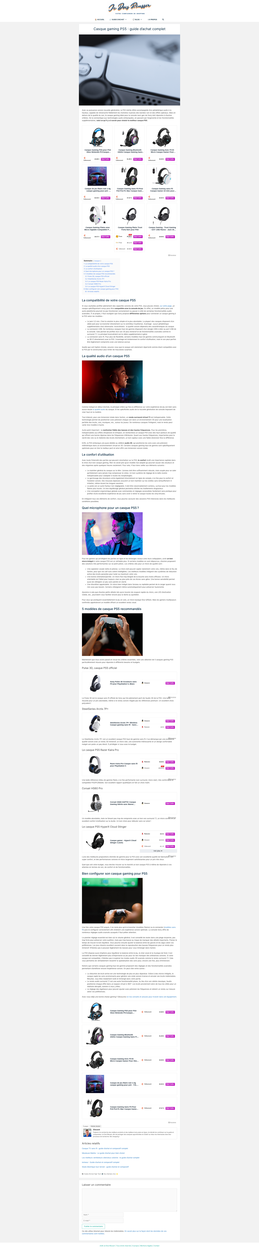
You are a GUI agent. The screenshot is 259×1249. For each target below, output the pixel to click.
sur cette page (166, 306)
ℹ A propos (152, 19)
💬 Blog (136, 19)
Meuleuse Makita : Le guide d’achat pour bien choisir (103, 1153)
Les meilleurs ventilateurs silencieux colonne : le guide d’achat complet (110, 1158)
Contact (156, 1246)
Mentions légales (146, 1246)
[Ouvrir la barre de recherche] (163, 19)
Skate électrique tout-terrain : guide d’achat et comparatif (105, 1167)
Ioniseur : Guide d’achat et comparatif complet (100, 1162)
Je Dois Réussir (109, 1246)
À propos (85, 1126)
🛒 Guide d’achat (116, 19)
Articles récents (95, 1126)
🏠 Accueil (99, 19)
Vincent (96, 1130)
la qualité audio (99, 409)
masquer (97, 261)
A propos (135, 1246)
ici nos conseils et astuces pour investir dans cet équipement (151, 997)
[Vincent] (87, 1136)
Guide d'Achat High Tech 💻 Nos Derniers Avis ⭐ (101, 1174)
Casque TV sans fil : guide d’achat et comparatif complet (105, 1148)
